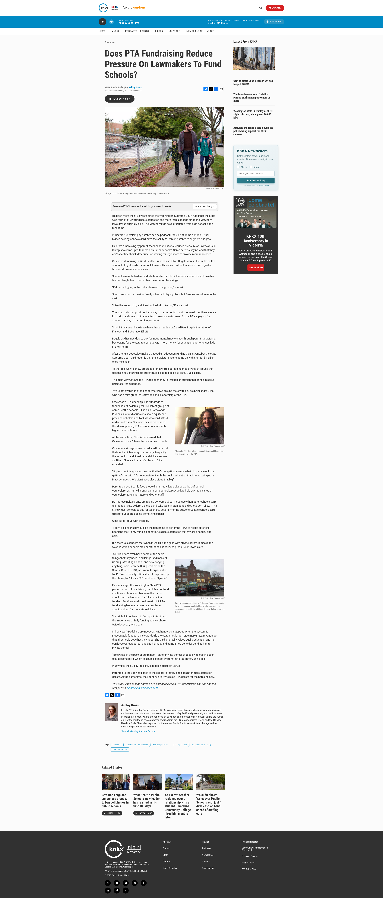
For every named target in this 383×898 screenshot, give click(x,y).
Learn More (256, 267)
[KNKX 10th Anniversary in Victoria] (256, 213)
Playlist (205, 842)
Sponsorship (208, 868)
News (102, 31)
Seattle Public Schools (137, 745)
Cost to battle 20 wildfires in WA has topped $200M (253, 82)
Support (175, 31)
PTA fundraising (120, 749)
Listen (159, 31)
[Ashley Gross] (111, 712)
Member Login (194, 31)
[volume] (111, 21)
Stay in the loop (255, 180)
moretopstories (180, 745)
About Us (167, 842)
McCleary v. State (160, 745)
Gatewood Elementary (201, 745)
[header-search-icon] (261, 8)
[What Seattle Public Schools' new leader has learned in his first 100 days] (147, 782)
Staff (165, 855)
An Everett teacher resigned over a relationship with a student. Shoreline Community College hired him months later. (178, 806)
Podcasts (131, 31)
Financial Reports (250, 842)
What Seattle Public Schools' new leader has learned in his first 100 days (146, 800)
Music (115, 31)
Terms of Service (250, 856)
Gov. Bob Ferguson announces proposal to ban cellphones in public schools (115, 800)
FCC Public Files (249, 869)
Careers (206, 861)
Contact (166, 848)
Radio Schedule (170, 868)
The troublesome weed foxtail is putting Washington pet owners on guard (251, 97)
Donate (276, 8)
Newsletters (207, 855)
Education (109, 42)
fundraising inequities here (142, 687)
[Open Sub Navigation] (107, 31)
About (210, 31)
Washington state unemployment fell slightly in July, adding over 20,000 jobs (253, 114)
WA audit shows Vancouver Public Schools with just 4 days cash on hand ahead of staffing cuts (208, 804)
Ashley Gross (135, 87)
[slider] (116, 21)
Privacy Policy (264, 185)
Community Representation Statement (255, 849)
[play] (102, 21)
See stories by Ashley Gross (138, 731)
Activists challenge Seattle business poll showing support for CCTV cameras (253, 131)
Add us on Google (204, 206)
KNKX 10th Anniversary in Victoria (256, 241)
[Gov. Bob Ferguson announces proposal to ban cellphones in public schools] (116, 782)
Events (144, 31)
